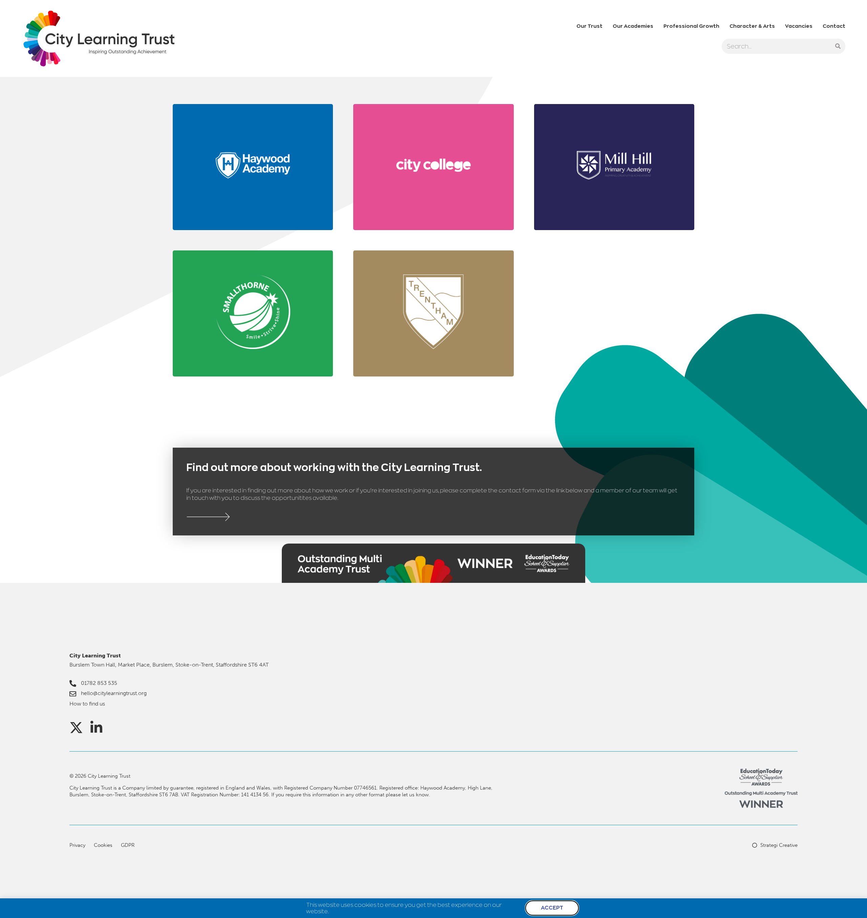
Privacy (77, 845)
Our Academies (633, 26)
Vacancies (798, 26)
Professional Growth (691, 26)
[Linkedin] (96, 727)
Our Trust (589, 26)
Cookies (103, 845)
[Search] (837, 46)
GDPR (127, 845)
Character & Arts (752, 26)
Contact (834, 26)
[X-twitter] (76, 727)
